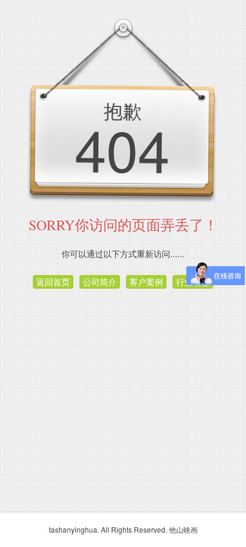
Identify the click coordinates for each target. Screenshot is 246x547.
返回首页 (53, 282)
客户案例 (146, 282)
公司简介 (99, 282)
